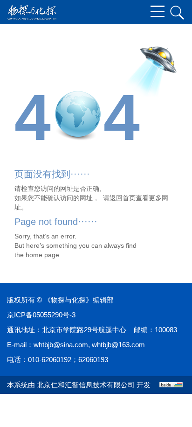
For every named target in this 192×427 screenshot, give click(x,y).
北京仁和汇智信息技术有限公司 (86, 385)
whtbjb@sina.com (61, 345)
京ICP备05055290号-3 (41, 315)
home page (42, 255)
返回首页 (123, 198)
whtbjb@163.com (118, 345)
